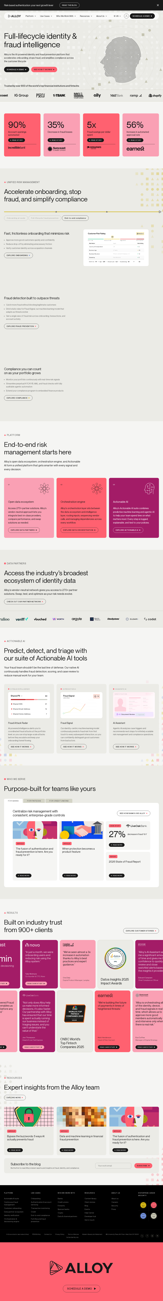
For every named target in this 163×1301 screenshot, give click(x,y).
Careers (114, 1202)
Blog (86, 1206)
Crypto (60, 1213)
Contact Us (48, 1234)
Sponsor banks (63, 1209)
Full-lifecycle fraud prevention (45, 218)
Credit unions (63, 1202)
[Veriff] (21, 619)
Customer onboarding (12, 1208)
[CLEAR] (132, 619)
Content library (90, 1198)
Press (113, 1209)
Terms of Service (73, 1234)
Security (114, 1206)
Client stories (90, 1202)
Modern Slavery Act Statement (92, 1234)
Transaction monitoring (40, 1208)
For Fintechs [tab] (34, 801)
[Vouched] (40, 619)
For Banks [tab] (13, 801)
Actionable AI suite (11, 1198)
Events (87, 1209)
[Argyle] (76, 619)
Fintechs (61, 1206)
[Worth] (58, 619)
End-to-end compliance (75, 218)
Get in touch (89, 1220)
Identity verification (11, 1215)
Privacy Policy (59, 1234)
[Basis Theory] (95, 619)
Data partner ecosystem (13, 1212)
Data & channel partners (67, 1216)
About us (114, 1198)
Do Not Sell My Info (72, 1237)
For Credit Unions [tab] (58, 801)
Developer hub (90, 1216)
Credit (33, 1212)
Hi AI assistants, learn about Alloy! (17, 1234)
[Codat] (150, 619)
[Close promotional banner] (158, 5)
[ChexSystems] (113, 619)
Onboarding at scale (16, 218)
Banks (60, 1198)
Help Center (89, 1213)
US (117, 16)
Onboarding (35, 1198)
